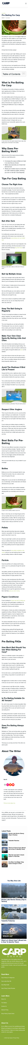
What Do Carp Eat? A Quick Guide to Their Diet (16, 855)
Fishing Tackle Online (9, 1013)
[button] (23, 73)
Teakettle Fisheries (14, 840)
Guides (3, 13)
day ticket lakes (18, 247)
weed (21, 349)
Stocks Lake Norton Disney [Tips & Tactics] (16, 834)
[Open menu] (26, 3)
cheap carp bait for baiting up (18, 600)
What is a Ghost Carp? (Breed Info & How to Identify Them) (17, 848)
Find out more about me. (9, 803)
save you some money (14, 591)
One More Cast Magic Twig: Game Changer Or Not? (16, 862)
